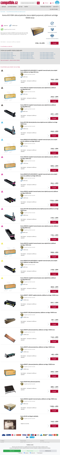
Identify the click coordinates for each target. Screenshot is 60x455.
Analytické (26, 453)
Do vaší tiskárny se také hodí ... (7, 46)
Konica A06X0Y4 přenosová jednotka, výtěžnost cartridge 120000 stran (37, 347)
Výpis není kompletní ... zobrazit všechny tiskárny (10, 60)
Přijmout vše (12, 450)
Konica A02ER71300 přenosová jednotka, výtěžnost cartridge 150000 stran (38, 312)
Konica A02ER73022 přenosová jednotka (30, 381)
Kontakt (2, 442)
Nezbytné (20, 453)
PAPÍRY (26, 7)
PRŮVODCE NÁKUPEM (45, 7)
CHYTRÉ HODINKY (12, 7)
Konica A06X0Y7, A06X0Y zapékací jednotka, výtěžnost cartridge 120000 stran (39, 295)
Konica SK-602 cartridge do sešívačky (29, 416)
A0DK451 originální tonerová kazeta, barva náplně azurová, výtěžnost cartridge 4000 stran (38, 140)
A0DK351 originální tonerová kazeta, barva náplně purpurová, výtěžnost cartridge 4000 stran (38, 175)
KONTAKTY (56, 7)
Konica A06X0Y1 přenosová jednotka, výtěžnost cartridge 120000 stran (37, 364)
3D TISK (20, 7)
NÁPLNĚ (4, 7)
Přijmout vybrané (30, 450)
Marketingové (40, 453)
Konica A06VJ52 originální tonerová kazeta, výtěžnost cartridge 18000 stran (38, 399)
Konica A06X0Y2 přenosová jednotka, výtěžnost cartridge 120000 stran (37, 330)
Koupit (54, 43)
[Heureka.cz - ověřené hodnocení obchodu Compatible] (57, 4)
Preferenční (33, 453)
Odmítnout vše (48, 450)
